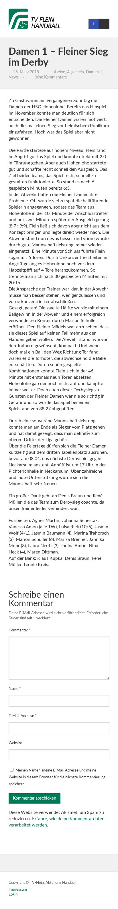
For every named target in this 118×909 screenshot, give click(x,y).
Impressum (18, 890)
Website (15, 743)
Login (13, 894)
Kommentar (20, 630)
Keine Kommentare (50, 77)
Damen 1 (94, 72)
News (14, 77)
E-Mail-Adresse (23, 716)
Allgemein (75, 72)
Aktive (59, 72)
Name (15, 689)
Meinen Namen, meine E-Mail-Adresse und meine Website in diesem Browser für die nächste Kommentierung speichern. (57, 777)
